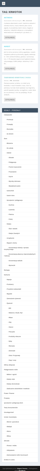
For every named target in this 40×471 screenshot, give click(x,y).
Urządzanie (10, 238)
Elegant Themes (22, 468)
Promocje (10, 119)
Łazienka (12, 210)
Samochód (10, 191)
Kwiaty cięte (11, 379)
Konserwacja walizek (15, 261)
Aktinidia (8, 18)
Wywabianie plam (14, 186)
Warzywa (12, 346)
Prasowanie (12, 172)
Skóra (9, 431)
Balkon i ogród (12, 374)
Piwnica (11, 214)
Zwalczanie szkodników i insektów (18, 388)
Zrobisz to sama (9, 460)
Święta (9, 224)
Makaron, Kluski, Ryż (16, 313)
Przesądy (10, 124)
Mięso (11, 317)
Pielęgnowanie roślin (11, 369)
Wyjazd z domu (12, 243)
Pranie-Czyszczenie (15, 167)
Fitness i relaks (12, 445)
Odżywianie (10, 450)
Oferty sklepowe (9, 365)
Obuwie (11, 157)
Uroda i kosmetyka (10, 417)
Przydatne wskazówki (14, 289)
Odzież (9, 153)
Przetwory (10, 284)
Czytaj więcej (9, 37)
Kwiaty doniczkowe (13, 384)
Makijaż (9, 426)
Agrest (7, 46)
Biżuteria (10, 143)
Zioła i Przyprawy (14, 355)
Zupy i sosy (12, 360)
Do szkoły (10, 148)
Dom (5, 138)
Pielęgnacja (12, 162)
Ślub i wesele (13, 229)
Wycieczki (12, 265)
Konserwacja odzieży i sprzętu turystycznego (16, 248)
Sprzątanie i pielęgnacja (15, 200)
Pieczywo (12, 332)
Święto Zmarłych (14, 233)
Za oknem (10, 134)
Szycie (11, 176)
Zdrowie (6, 80)
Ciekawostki (8, 115)
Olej (10, 322)
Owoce (11, 327)
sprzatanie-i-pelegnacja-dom (13, 403)
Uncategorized (9, 412)
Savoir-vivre (10, 195)
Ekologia (7, 270)
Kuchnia (11, 205)
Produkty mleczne (15, 336)
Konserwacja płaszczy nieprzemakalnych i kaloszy (20, 255)
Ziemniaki (12, 351)
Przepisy (7, 398)
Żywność (10, 303)
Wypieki (9, 294)
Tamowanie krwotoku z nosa (17, 78)
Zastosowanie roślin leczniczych (12, 20)
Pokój (11, 219)
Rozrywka (10, 129)
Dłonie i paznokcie (13, 422)
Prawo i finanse (9, 393)
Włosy (9, 436)
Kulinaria (7, 275)
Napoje (9, 279)
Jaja (10, 308)
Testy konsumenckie (11, 407)
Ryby (10, 341)
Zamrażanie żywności (14, 298)
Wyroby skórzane (14, 181)
